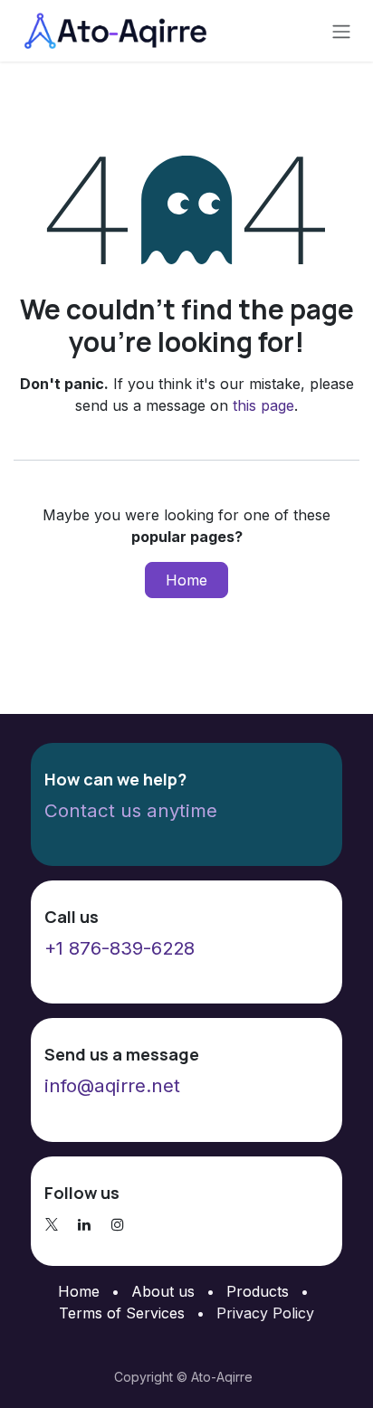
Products (257, 1291)
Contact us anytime (130, 810)
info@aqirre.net (112, 1085)
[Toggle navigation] (341, 31)
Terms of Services (122, 1313)
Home (186, 580)
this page (263, 405)
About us (163, 1291)
